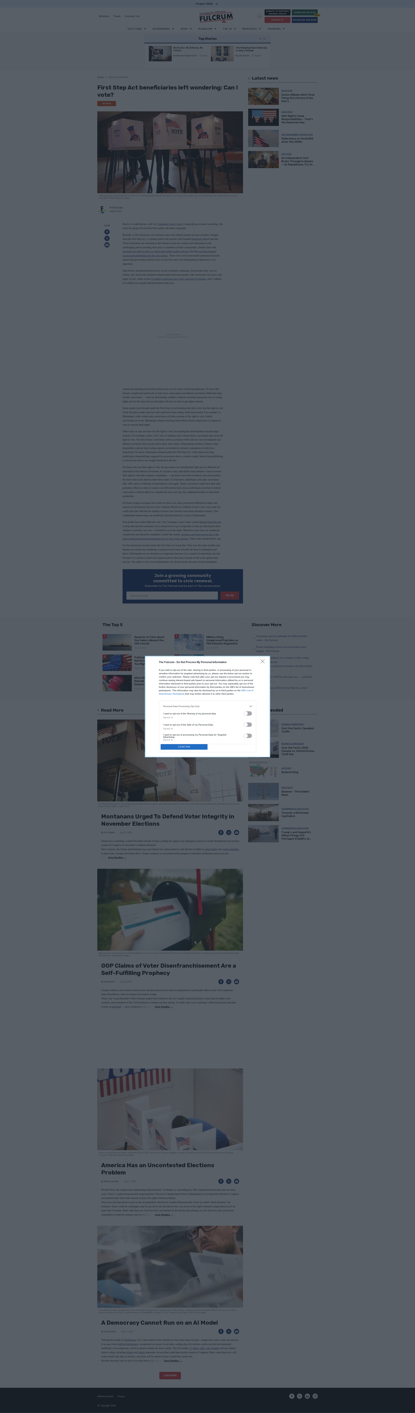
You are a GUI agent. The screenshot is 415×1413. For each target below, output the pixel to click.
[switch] (247, 713)
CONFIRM (184, 747)
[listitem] (207, 706)
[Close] (264, 662)
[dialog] (207, 706)
